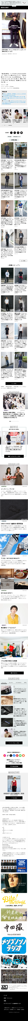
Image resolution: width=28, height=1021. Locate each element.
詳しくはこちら (24, 3)
